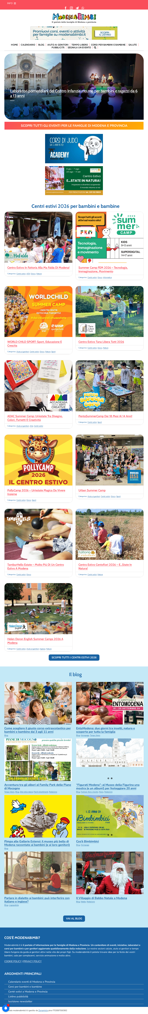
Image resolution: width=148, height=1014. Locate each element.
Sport (53, 351)
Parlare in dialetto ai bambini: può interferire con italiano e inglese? (37, 900)
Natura (39, 273)
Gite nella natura (26, 792)
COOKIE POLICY (12, 961)
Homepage (85, 735)
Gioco (33, 273)
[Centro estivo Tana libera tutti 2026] (110, 287)
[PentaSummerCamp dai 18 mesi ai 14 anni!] (110, 362)
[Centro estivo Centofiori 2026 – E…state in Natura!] (110, 510)
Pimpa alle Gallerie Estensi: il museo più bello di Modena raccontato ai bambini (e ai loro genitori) (37, 843)
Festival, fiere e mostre (89, 792)
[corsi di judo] (74, 135)
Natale (83, 901)
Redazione (53, 792)
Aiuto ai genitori (22, 351)
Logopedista (14, 905)
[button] (95, 47)
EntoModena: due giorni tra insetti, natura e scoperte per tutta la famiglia (74, 90)
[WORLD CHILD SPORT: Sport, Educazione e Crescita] (38, 287)
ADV (28, 273)
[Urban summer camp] (110, 436)
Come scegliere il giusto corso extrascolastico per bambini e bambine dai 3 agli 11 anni (37, 730)
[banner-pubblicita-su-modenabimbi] (74, 27)
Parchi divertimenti (41, 792)
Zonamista (43, 1010)
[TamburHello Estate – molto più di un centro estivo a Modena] (38, 510)
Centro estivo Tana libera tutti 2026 (101, 341)
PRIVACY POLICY (32, 961)
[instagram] (71, 8)
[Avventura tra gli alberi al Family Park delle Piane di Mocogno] (38, 759)
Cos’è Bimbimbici (87, 841)
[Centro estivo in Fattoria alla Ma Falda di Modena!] (38, 213)
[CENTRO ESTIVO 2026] (74, 167)
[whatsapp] (83, 8)
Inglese (42, 649)
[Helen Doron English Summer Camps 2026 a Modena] (38, 584)
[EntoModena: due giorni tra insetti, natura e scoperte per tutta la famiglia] (110, 703)
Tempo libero (95, 735)
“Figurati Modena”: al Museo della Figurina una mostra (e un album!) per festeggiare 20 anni (107, 786)
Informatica (107, 277)
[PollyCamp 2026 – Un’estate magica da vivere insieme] (38, 436)
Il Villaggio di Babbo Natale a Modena (101, 898)
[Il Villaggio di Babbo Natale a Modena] (110, 873)
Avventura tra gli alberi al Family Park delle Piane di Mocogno (37, 786)
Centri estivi (21, 273)
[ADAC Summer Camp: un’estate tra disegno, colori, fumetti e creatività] (38, 362)
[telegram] (77, 8)
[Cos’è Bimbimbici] (110, 816)
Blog (6, 735)
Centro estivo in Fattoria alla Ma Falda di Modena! (38, 267)
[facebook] (65, 8)
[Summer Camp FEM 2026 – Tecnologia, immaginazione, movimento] (110, 213)
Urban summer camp (92, 490)
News (101, 792)
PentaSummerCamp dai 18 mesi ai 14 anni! (105, 416)
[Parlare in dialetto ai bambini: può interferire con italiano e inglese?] (38, 873)
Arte (31, 426)
